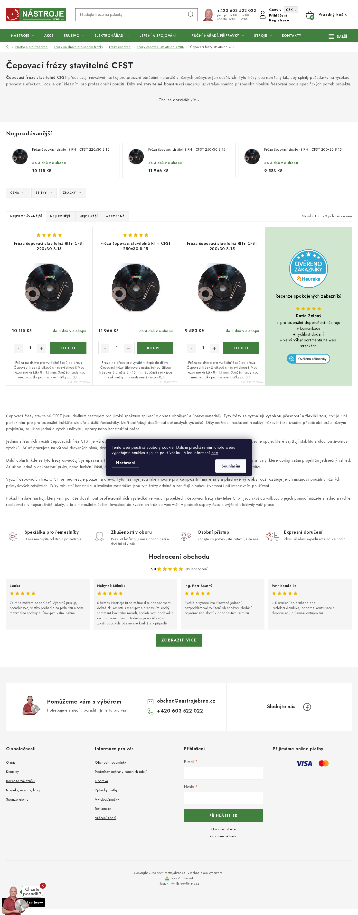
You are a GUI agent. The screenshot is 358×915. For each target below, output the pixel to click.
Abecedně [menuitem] (115, 216)
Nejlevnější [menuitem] (61, 216)
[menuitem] (22, 35)
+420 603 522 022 (236, 10)
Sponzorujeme (17, 799)
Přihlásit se (223, 815)
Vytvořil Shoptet (182, 878)
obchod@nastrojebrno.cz (186, 701)
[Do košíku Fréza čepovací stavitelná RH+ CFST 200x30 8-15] (241, 348)
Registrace (279, 20)
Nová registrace (223, 829)
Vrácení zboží (105, 817)
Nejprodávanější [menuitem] (26, 216)
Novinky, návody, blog (23, 790)
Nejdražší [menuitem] (88, 216)
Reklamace (103, 808)
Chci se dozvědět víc (177, 100)
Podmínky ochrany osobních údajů (121, 771)
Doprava (101, 780)
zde (214, 453)
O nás (10, 762)
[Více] (338, 36)
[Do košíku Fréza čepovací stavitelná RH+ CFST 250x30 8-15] (155, 348)
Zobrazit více (179, 640)
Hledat (191, 14)
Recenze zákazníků (20, 780)
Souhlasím (230, 466)
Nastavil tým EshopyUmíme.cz (179, 883)
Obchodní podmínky (110, 762)
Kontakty (12, 771)
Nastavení (125, 463)
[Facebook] (307, 707)
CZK (290, 9)
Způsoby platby (106, 790)
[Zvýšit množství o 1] (41, 348)
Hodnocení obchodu (179, 556)
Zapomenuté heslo (223, 836)
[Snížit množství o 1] (18, 348)
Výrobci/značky (107, 799)
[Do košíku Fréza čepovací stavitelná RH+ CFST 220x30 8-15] (68, 348)
